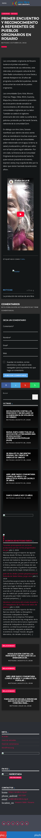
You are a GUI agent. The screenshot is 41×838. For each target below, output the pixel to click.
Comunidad (6, 13)
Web (5, 353)
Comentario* (8, 326)
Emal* (5, 345)
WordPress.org (8, 747)
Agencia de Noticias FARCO (18, 541)
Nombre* (7, 337)
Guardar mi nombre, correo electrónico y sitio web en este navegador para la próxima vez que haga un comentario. (21, 362)
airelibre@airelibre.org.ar (18, 799)
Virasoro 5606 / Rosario (24, 802)
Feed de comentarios (10, 744)
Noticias (14, 13)
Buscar (5, 393)
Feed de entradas (9, 740)
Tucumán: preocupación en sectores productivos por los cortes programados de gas (19, 547)
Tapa (22, 259)
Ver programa (15, 777)
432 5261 (22, 795)
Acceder (5, 736)
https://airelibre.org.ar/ (18, 792)
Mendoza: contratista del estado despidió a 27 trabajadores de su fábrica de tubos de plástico (20, 604)
